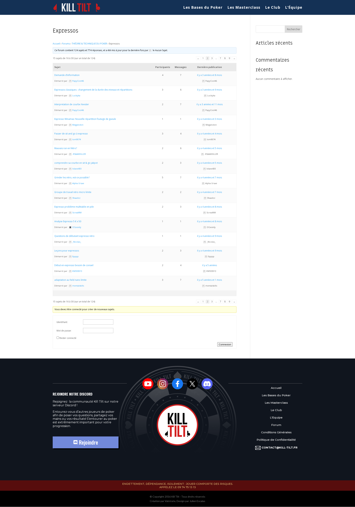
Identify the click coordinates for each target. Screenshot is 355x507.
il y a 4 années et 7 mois (209, 177)
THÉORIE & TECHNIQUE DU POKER (89, 43)
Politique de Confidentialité (276, 440)
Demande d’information (67, 75)
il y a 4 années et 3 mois (209, 119)
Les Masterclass (243, 8)
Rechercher (293, 29)
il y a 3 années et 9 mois (209, 89)
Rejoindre (87, 442)
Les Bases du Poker (203, 8)
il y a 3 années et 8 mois (209, 75)
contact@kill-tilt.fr (279, 447)
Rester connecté (68, 338)
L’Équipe (293, 8)
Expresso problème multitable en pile (74, 206)
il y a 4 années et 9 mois (209, 236)
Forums (66, 43)
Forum (276, 425)
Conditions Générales (276, 432)
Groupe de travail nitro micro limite (72, 192)
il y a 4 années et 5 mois (209, 148)
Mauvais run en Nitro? (65, 148)
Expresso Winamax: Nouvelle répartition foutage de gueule (85, 119)
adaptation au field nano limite (70, 279)
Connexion (225, 344)
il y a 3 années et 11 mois (210, 104)
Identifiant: (62, 322)
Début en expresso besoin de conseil (73, 265)
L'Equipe (276, 417)
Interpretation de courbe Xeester (71, 104)
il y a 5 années (209, 265)
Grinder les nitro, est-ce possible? (71, 177)
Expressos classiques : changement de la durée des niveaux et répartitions (93, 89)
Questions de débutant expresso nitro (74, 236)
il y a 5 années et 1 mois (209, 279)
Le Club (272, 8)
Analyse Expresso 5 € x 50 (67, 221)
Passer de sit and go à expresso (71, 133)
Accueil (56, 43)
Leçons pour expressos (66, 250)
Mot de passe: (64, 330)
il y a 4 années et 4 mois (209, 133)
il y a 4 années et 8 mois (209, 206)
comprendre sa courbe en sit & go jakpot (76, 162)
